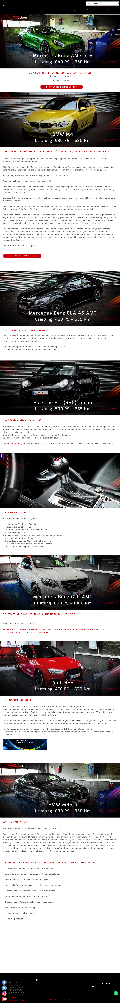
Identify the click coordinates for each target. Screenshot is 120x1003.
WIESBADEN (61, 629)
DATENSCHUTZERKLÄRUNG (18, 1000)
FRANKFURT (9, 629)
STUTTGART (22, 629)
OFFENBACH (9, 632)
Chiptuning (17, 443)
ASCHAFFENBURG (84, 629)
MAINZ (71, 629)
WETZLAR (31, 632)
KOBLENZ (21, 632)
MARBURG (43, 632)
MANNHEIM (48, 629)
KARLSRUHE (35, 629)
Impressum (13, 997)
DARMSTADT (100, 629)
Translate (100, 6)
